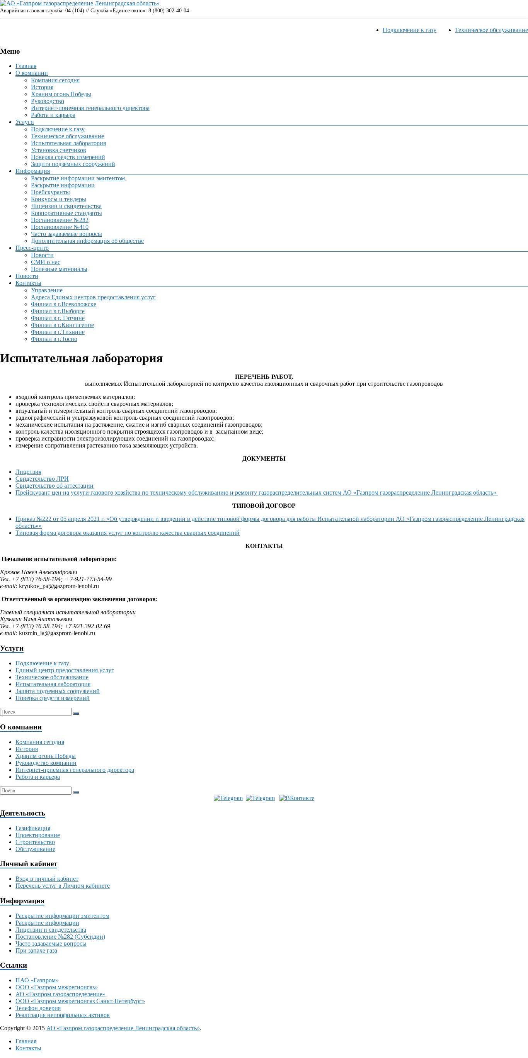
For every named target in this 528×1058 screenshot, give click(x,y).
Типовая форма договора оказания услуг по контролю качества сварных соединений (127, 532)
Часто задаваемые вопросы (66, 234)
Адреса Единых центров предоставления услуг (93, 297)
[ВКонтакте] (296, 798)
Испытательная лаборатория (68, 143)
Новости (42, 255)
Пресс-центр (32, 247)
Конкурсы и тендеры (58, 199)
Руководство (47, 101)
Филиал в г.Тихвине (58, 332)
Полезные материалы (59, 269)
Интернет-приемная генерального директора (90, 108)
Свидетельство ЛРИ (42, 478)
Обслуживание (35, 849)
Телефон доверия (38, 1008)
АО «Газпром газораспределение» (60, 994)
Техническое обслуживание (491, 30)
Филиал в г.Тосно (54, 339)
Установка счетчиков (58, 150)
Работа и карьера (53, 115)
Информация (32, 171)
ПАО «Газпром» (37, 980)
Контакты (28, 283)
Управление (47, 290)
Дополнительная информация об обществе (87, 240)
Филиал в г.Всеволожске (63, 304)
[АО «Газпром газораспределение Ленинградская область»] (80, 3)
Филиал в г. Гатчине (58, 318)
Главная (25, 66)
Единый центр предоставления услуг (64, 670)
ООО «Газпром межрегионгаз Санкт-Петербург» (80, 1001)
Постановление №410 (60, 227)
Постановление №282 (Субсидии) (60, 936)
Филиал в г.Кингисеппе (62, 325)
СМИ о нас (45, 262)
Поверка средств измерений (68, 157)
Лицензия (28, 471)
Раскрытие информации (63, 185)
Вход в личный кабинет (46, 878)
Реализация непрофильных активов (62, 1015)
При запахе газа (36, 950)
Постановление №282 (60, 220)
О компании (31, 73)
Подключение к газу (409, 30)
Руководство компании (46, 763)
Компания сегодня (55, 80)
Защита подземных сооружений (73, 164)
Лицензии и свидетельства (66, 206)
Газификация (32, 828)
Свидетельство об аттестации (54, 485)
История (42, 87)
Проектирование (37, 835)
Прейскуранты (50, 192)
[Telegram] (228, 798)
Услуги (24, 122)
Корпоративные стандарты (66, 213)
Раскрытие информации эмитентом (78, 178)
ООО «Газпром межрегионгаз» (56, 987)
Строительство (35, 842)
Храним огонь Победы (61, 94)
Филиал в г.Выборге (58, 311)
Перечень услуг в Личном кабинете (62, 885)
